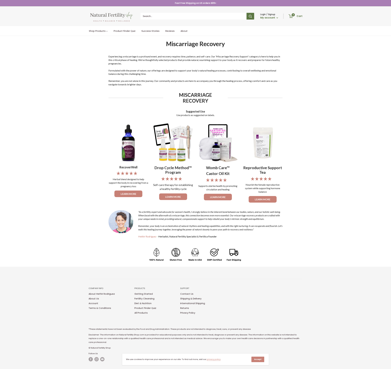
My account (268, 17)
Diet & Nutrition (143, 303)
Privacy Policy (187, 312)
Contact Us (186, 293)
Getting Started (143, 293)
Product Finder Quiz (145, 308)
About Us (94, 298)
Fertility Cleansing (144, 298)
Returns (184, 308)
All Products (141, 312)
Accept (257, 359)
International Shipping (192, 303)
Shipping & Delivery (190, 298)
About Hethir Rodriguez (102, 293)
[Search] (250, 16)
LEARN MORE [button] (128, 193)
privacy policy (214, 359)
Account (93, 303)
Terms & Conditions (100, 308)
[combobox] (194, 16)
